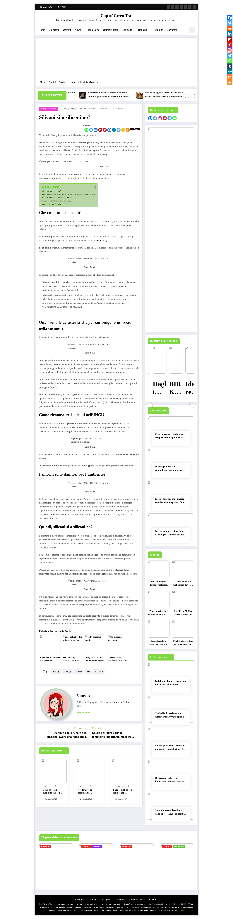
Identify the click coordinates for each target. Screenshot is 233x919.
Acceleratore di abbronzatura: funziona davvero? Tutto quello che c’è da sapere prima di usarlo (88, 792)
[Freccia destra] (193, 96)
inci (85, 109)
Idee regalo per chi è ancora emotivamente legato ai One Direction (169, 501)
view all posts (83, 712)
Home (42, 30)
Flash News (93, 30)
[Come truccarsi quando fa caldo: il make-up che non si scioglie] (54, 771)
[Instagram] (229, 50)
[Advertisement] (116, 60)
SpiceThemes (179, 910)
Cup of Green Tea (116, 15)
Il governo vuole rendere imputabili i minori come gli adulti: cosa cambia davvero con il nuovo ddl (169, 780)
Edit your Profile (121, 702)
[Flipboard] (100, 130)
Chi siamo (54, 30)
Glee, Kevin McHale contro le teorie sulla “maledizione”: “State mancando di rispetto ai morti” (183, 613)
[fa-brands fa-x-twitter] (172, 7)
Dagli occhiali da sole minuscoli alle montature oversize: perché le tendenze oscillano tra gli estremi (122, 792)
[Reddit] (229, 28)
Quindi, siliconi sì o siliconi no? (54, 204)
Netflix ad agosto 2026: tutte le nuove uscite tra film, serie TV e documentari (148, 94)
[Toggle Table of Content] (92, 187)
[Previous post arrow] (40, 733)
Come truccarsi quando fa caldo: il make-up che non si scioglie (51, 792)
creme (80, 109)
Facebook (79, 899)
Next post (96, 728)
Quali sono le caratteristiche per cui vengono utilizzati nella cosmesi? (68, 194)
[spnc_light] (192, 30)
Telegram (120, 899)
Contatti (67, 30)
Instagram (106, 899)
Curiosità (127, 30)
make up (91, 109)
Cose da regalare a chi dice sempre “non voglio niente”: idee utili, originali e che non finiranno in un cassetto (170, 436)
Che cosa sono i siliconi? (51, 191)
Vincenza (103, 109)
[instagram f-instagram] (177, 7)
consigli (73, 109)
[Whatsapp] (86, 130)
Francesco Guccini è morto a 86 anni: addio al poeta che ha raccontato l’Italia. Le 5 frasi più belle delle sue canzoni (91, 95)
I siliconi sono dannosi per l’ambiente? (57, 201)
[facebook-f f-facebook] (168, 7)
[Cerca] (183, 30)
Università (172, 30)
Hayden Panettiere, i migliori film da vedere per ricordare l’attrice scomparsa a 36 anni (183, 583)
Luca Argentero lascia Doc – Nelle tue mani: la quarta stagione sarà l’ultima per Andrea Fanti (158, 643)
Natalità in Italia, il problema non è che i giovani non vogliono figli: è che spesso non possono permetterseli (170, 683)
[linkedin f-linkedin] (189, 7)
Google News (136, 899)
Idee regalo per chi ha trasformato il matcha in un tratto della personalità (187, 388)
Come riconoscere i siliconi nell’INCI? (57, 197)
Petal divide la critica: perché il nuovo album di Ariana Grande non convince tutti (183, 643)
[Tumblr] (229, 66)
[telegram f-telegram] (181, 7)
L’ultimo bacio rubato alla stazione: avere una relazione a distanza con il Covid (67, 735)
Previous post (80, 728)
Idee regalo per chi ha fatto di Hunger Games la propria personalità (170, 533)
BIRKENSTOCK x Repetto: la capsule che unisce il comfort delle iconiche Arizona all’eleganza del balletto (171, 388)
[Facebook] (109, 130)
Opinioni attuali (111, 30)
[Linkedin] (96, 130)
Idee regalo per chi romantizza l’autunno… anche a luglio (167, 469)
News (78, 30)
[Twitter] (118, 130)
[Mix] (229, 77)
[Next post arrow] (139, 733)
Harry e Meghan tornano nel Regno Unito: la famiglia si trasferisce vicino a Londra (158, 583)
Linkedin (152, 899)
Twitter (92, 899)
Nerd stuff (158, 30)
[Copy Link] (123, 130)
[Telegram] (91, 130)
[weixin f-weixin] (185, 7)
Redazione (119, 786)
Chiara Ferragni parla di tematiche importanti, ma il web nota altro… (112, 735)
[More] (128, 130)
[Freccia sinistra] (187, 96)
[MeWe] (114, 130)
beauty (66, 109)
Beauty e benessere (48, 109)
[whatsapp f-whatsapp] (194, 7)
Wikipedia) (101, 240)
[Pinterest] (105, 130)
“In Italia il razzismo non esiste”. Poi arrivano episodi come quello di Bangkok (169, 715)
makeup (87, 146)
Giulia (47, 786)
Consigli (142, 30)
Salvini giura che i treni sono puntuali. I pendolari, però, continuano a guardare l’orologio (170, 748)
